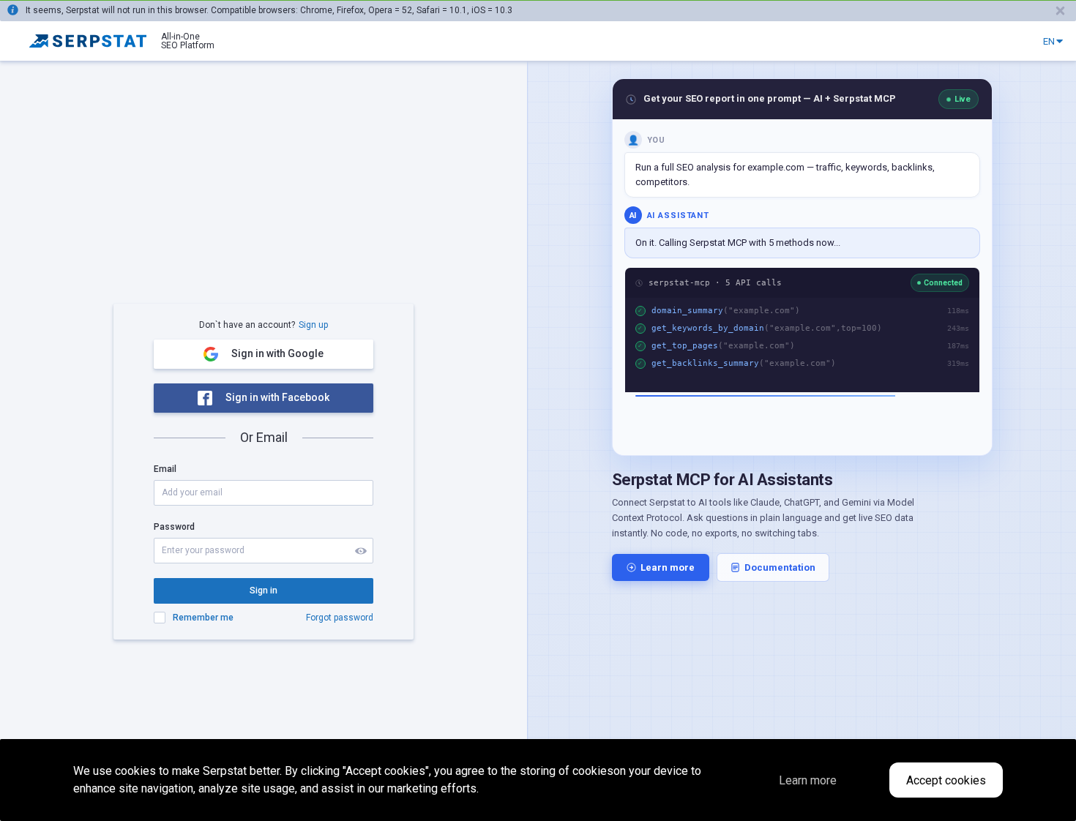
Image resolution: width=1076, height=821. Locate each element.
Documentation (779, 567)
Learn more (667, 567)
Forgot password (339, 617)
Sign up (313, 325)
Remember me (203, 617)
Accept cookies (946, 780)
